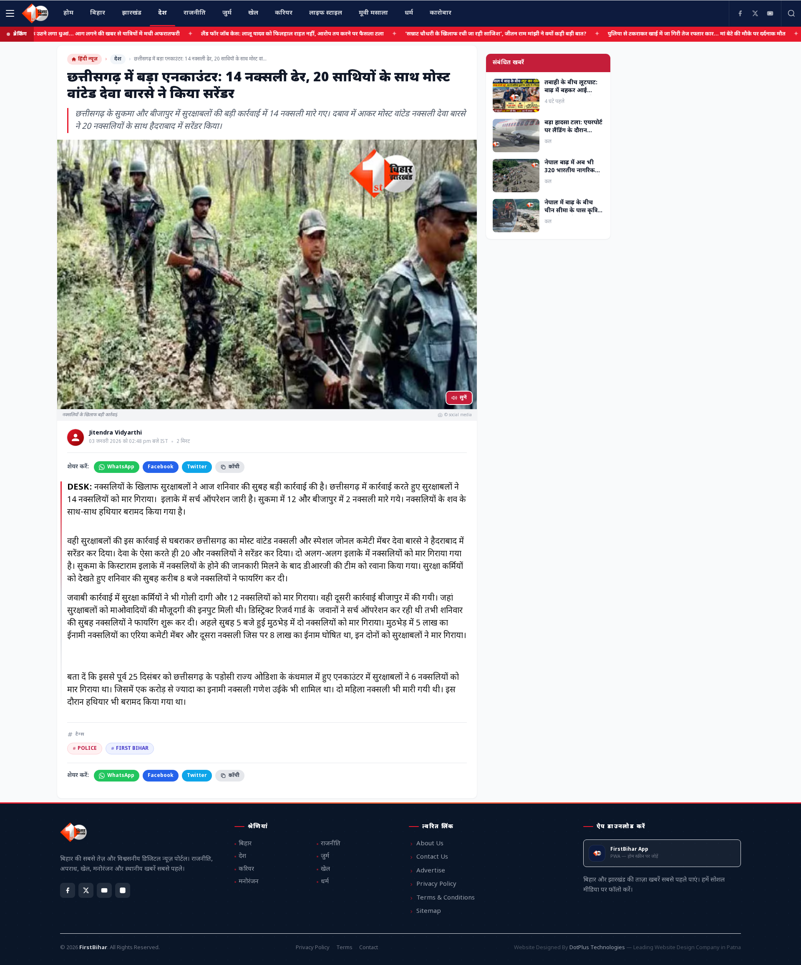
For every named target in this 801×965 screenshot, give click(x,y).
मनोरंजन (249, 882)
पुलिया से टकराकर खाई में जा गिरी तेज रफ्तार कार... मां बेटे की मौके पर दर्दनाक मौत (657, 34)
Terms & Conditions (445, 898)
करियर (246, 869)
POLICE (85, 748)
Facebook (161, 467)
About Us (429, 844)
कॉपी (234, 467)
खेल (325, 869)
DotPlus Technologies (597, 947)
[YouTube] (770, 13)
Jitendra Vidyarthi (115, 433)
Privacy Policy (436, 884)
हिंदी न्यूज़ (88, 59)
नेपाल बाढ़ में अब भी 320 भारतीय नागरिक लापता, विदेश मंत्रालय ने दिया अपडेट (572, 175)
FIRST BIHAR (130, 748)
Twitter (197, 467)
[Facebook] (740, 13)
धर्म (325, 882)
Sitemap (428, 911)
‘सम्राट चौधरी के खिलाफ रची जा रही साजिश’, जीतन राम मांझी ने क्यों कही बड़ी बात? (456, 34)
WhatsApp (120, 467)
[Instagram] (122, 890)
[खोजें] (791, 13)
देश (117, 59)
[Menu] (10, 13)
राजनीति (330, 844)
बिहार (245, 844)
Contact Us (432, 857)
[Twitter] (755, 13)
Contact (368, 947)
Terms (344, 947)
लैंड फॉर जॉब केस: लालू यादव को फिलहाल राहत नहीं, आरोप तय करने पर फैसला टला (252, 34)
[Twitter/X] (85, 890)
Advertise (430, 871)
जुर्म (325, 856)
